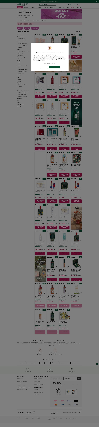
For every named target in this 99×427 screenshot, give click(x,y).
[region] (50, 57)
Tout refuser (44, 67)
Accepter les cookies (54, 67)
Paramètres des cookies (49, 63)
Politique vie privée (42, 60)
